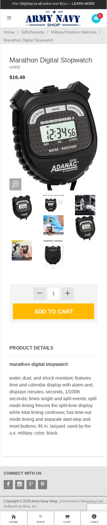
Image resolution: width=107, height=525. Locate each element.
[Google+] (31, 484)
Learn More (83, 4)
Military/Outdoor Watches (73, 32)
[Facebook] (8, 484)
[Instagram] (19, 484)
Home (9, 32)
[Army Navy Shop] (53, 18)
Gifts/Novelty (32, 32)
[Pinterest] (42, 484)
